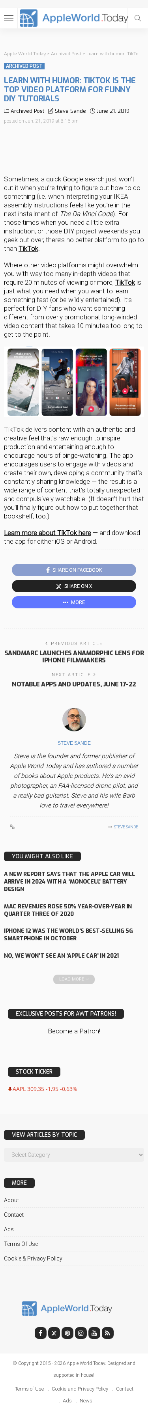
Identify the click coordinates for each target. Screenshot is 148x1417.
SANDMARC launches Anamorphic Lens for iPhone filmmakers (74, 656)
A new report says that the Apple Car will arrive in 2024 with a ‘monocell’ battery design (69, 882)
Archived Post (24, 66)
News (86, 1401)
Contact (14, 1215)
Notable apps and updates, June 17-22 (74, 684)
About (11, 1200)
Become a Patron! (74, 1031)
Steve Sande (70, 111)
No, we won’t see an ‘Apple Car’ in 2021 (61, 956)
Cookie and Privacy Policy (80, 1389)
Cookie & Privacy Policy (33, 1258)
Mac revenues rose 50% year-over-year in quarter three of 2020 (68, 910)
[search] (137, 18)
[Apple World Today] (74, 17)
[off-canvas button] (8, 18)
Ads (9, 1229)
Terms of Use (21, 1244)
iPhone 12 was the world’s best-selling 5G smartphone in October (68, 934)
